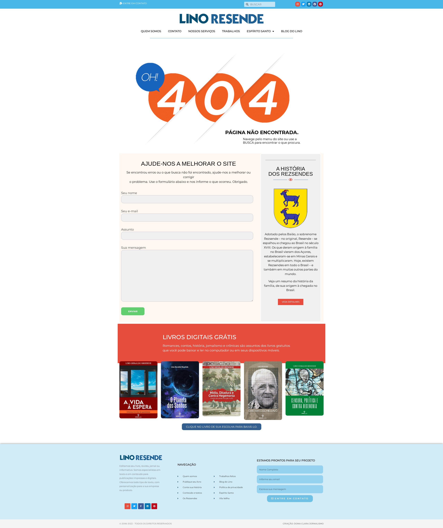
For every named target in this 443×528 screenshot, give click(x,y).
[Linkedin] (309, 4)
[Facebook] (314, 4)
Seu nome (129, 193)
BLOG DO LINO (291, 31)
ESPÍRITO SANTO (259, 31)
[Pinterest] (320, 4)
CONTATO (174, 31)
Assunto (127, 229)
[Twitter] (303, 4)
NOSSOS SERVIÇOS (201, 31)
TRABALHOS (231, 31)
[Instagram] (297, 4)
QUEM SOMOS (151, 31)
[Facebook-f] (141, 506)
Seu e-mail (129, 211)
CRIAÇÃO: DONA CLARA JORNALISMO (303, 523)
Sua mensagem (133, 247)
